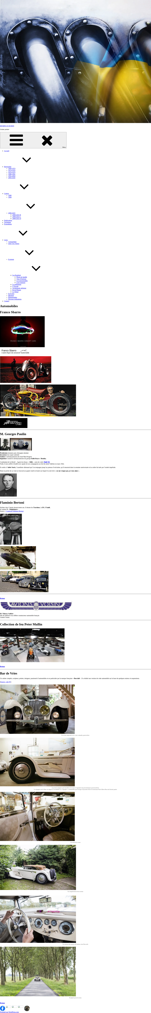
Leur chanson (20, 282)
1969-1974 (11, 168)
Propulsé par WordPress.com (9, 1012)
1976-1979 (11, 172)
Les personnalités (22, 281)
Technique (7, 222)
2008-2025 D (16, 218)
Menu (64, 147)
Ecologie (11, 259)
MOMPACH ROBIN (7, 126)
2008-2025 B (16, 215)
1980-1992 (11, 174)
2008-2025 (11, 213)
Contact (6, 301)
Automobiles (12, 242)
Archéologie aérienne (19, 288)
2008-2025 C (16, 217)
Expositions (8, 224)
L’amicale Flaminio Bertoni (15, 511)
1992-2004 (11, 176)
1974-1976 (11, 170)
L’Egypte (15, 286)
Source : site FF (6, 682)
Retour (2, 598)
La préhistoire (16, 284)
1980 (10, 195)
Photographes (12, 297)
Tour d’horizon (21, 279)
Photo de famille (21, 277)
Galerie (6, 193)
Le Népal (15, 292)
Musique (11, 295)
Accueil (6, 151)
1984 (10, 197)
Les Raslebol (16, 275)
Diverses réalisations (14, 299)
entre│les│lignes (13, 243)
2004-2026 (11, 178)
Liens (6, 240)
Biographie (7, 167)
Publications (8, 220)
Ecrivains (11, 294)
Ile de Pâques (16, 290)
